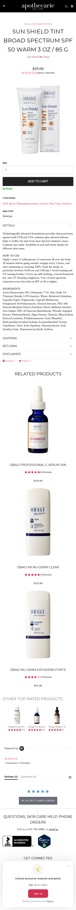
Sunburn (66, 203)
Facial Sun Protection (38, 24)
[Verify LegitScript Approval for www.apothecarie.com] (44, 847)
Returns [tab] (10, 346)
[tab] (10, 777)
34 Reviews (46, 574)
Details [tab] (9, 225)
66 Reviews (46, 472)
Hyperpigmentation (27, 203)
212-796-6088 (36, 829)
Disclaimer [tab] (12, 354)
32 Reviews (46, 677)
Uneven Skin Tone (50, 203)
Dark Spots (9, 203)
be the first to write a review (38, 800)
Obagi (46, 57)
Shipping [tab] (10, 338)
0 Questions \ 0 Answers (17, 762)
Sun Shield (33, 57)
